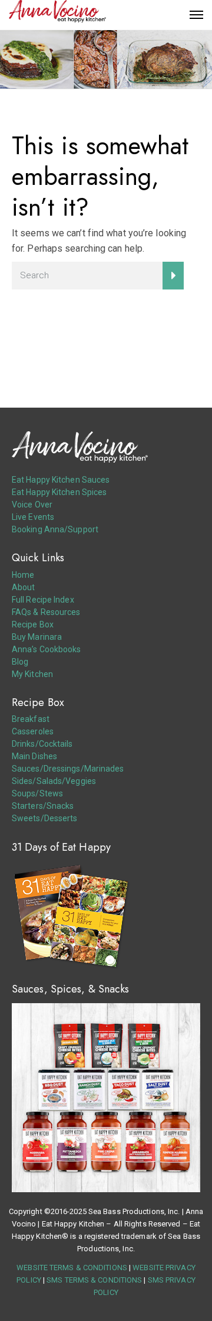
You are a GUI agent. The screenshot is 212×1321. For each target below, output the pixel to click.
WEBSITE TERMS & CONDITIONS (71, 1267)
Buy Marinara (37, 637)
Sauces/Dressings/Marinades (68, 768)
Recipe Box (33, 624)
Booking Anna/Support (55, 529)
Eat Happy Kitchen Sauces (61, 479)
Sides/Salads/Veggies (54, 781)
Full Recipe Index (43, 599)
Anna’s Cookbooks (46, 649)
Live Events (33, 517)
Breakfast (30, 719)
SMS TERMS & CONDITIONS (94, 1280)
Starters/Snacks (43, 806)
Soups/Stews (37, 793)
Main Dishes (34, 756)
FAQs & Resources (46, 612)
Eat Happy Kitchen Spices (59, 492)
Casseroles (33, 731)
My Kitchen (32, 674)
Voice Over (32, 504)
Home (23, 575)
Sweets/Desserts (45, 818)
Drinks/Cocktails (42, 744)
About (23, 587)
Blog (20, 661)
